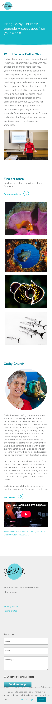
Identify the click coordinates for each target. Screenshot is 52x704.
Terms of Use (10, 610)
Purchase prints (12, 194)
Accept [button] (42, 699)
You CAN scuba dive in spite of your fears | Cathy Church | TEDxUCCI (25, 533)
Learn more (10, 496)
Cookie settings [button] (26, 699)
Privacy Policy (11, 606)
